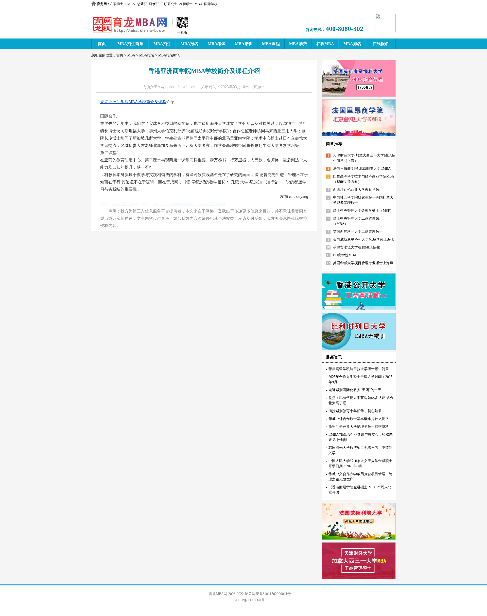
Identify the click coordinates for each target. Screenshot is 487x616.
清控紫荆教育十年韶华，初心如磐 (355, 411)
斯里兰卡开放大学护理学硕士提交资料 (358, 427)
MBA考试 (216, 44)
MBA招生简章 (130, 44)
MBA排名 (352, 44)
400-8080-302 (344, 28)
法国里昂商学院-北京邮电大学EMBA (362, 168)
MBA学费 (298, 44)
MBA (198, 4)
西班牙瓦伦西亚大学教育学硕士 (358, 189)
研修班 (154, 4)
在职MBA (325, 44)
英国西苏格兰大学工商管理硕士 (358, 232)
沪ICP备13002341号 (250, 600)
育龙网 (102, 4)
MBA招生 (162, 44)
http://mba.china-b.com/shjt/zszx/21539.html (189, 204)
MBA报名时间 (169, 55)
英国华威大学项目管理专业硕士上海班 (363, 263)
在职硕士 (186, 4)
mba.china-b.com (182, 87)
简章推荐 (334, 144)
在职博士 (116, 4)
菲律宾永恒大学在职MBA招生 (356, 247)
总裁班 (142, 4)
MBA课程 (271, 44)
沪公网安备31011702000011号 (268, 594)
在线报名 (381, 44)
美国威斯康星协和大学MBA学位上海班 (363, 239)
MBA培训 (244, 44)
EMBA (130, 4)
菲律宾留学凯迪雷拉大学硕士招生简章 (358, 369)
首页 (102, 44)
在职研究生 (169, 4)
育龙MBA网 (154, 87)
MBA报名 (189, 44)
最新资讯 (334, 357)
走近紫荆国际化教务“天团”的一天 (354, 390)
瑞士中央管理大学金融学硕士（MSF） (363, 211)
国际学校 (210, 4)
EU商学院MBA (344, 255)
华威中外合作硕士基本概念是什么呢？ (358, 419)
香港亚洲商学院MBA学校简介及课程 (133, 102)
